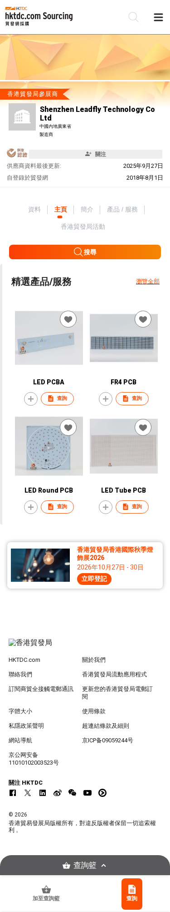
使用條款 (94, 711)
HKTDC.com (24, 659)
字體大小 (20, 711)
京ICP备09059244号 (107, 740)
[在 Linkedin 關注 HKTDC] (43, 793)
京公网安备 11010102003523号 (34, 758)
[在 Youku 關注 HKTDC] (102, 793)
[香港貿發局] (85, 647)
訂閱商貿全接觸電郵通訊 (41, 688)
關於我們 (94, 659)
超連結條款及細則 (105, 725)
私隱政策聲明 (26, 725)
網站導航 (20, 740)
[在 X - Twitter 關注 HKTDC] (28, 793)
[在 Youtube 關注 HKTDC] (87, 793)
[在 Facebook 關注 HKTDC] (13, 793)
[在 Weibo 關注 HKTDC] (57, 793)
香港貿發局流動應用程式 (114, 674)
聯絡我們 (20, 674)
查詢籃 (85, 865)
